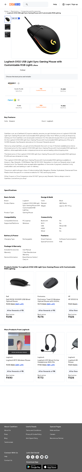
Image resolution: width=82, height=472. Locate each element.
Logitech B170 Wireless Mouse (18, 360)
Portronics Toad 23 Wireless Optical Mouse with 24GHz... (49, 300)
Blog (5, 438)
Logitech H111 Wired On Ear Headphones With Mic (48, 361)
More (36, 65)
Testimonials (8, 442)
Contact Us (8, 460)
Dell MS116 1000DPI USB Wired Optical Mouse (18, 300)
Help (55, 4)
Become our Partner (56, 438)
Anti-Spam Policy (32, 438)
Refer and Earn (55, 430)
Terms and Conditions (33, 430)
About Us (7, 430)
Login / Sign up (72, 4)
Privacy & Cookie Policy (33, 434)
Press (6, 434)
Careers (52, 434)
